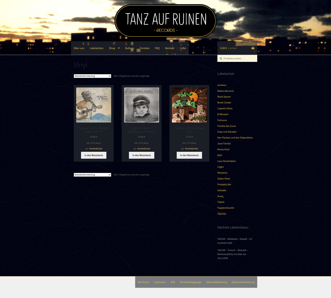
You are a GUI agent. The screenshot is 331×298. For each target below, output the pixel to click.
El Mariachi (222, 114)
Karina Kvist (223, 149)
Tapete (220, 201)
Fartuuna (222, 120)
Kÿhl (219, 155)
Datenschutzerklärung (243, 282)
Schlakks (221, 190)
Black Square (224, 96)
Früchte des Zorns (226, 126)
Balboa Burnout (225, 90)
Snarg (220, 196)
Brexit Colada (224, 102)
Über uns (79, 48)
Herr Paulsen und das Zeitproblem (235, 137)
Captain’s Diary (225, 108)
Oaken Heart (223, 178)
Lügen (220, 166)
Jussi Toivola (224, 143)
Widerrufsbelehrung (217, 282)
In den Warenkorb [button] (93, 155)
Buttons (129, 48)
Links (183, 48)
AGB (173, 282)
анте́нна (221, 85)
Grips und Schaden (227, 131)
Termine (144, 48)
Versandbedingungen (191, 282)
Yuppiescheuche (225, 207)
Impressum (160, 282)
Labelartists (96, 48)
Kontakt (169, 48)
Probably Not (224, 184)
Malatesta (222, 172)
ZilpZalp (221, 213)
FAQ (157, 48)
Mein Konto (143, 282)
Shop (112, 48)
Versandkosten (95, 148)
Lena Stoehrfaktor (226, 161)
